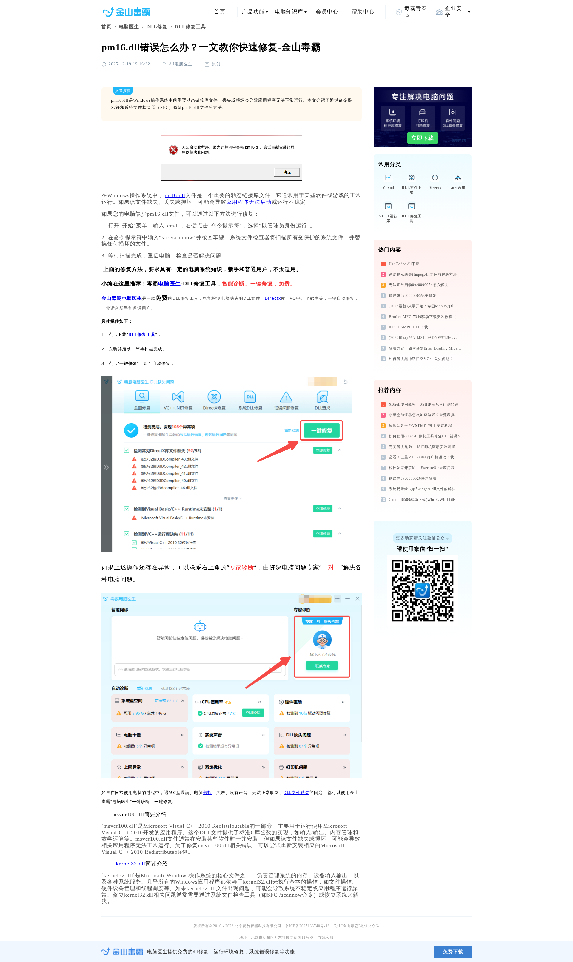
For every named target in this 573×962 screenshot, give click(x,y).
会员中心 (327, 12)
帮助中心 (363, 12)
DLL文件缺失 (296, 792)
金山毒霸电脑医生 (121, 298)
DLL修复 (156, 26)
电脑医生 (129, 26)
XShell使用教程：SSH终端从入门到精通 (424, 404)
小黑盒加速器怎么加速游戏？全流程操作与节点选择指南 (426, 415)
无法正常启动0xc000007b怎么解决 (418, 285)
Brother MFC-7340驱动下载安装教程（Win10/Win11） (426, 317)
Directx (273, 298)
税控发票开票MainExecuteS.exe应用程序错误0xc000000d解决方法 (426, 468)
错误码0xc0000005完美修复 (413, 296)
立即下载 (422, 138)
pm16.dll (174, 195)
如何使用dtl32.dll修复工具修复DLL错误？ (425, 436)
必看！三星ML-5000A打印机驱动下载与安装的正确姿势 (426, 457)
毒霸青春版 (415, 11)
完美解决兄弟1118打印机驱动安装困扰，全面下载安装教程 (426, 447)
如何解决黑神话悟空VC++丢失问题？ (421, 359)
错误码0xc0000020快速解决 (413, 478)
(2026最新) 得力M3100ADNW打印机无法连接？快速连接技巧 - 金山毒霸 (426, 338)
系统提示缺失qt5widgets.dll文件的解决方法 (426, 489)
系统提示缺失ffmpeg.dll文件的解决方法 (423, 274)
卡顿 (207, 792)
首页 (219, 12)
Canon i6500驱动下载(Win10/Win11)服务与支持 (426, 500)
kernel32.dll (130, 864)
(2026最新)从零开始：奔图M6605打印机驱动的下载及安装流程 (426, 306)
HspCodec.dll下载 (404, 264)
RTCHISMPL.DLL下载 (408, 327)
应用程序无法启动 (249, 202)
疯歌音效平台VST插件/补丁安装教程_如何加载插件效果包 (426, 426)
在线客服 (326, 937)
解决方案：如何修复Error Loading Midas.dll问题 (426, 348)
